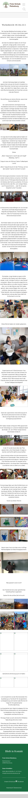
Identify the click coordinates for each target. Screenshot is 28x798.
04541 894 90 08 (6, 771)
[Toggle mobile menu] (24, 4)
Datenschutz (18, 787)
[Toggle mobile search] (24, 9)
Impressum (9, 787)
